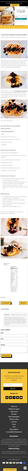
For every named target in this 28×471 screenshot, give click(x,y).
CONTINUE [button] (21, 18)
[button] (27, 7)
